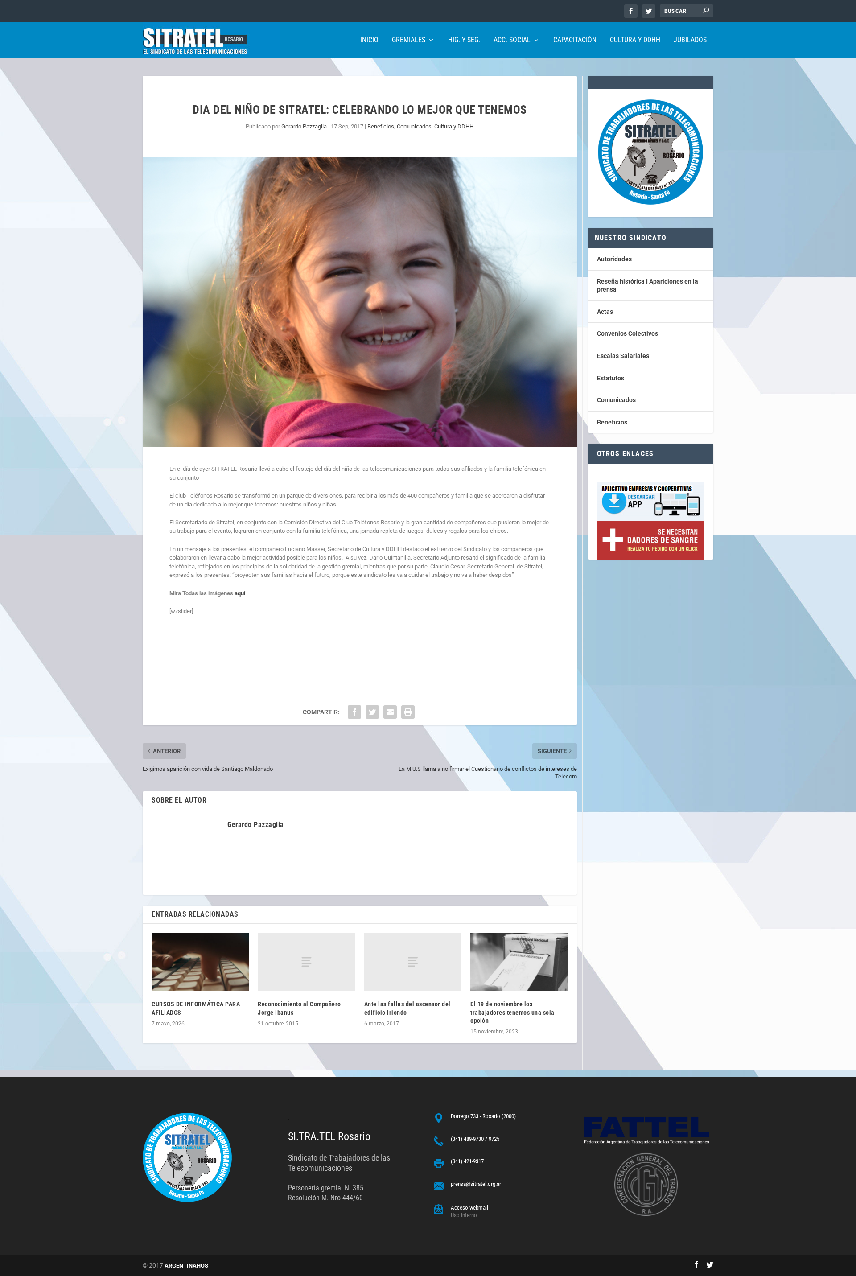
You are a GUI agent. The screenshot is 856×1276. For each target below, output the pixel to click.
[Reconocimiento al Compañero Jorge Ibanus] (306, 962)
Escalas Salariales (623, 355)
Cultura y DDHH (635, 40)
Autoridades (614, 259)
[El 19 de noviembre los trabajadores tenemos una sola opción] (519, 962)
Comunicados (414, 126)
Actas (605, 311)
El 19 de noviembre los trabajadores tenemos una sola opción (512, 1012)
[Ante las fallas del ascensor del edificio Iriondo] (412, 962)
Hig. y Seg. (464, 40)
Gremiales (408, 40)
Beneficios (380, 126)
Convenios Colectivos (627, 333)
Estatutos (610, 378)
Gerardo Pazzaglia (304, 126)
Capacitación (575, 40)
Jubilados (690, 40)
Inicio (369, 40)
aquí (240, 593)
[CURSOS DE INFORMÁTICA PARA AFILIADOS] (200, 962)
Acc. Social (512, 40)
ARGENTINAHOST (188, 1265)
